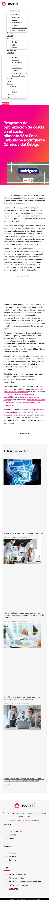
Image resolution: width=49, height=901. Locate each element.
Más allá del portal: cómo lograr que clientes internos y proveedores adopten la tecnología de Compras (24, 615)
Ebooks (14, 42)
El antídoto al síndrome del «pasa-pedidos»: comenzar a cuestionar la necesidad (22, 698)
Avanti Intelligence (18, 30)
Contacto (10, 52)
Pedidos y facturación (19, 28)
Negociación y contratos (17, 23)
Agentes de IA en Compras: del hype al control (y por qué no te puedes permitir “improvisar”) (24, 780)
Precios (10, 36)
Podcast (14, 47)
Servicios (10, 33)
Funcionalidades (13, 11)
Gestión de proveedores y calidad (17, 17)
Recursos (10, 38)
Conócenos (11, 50)
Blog (13, 45)
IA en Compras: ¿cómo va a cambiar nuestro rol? (23, 533)
